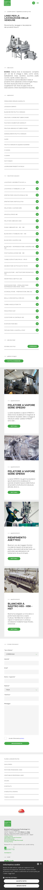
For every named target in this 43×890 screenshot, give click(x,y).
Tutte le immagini (13, 361)
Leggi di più (11, 873)
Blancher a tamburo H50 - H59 (15, 233)
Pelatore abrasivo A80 (13, 221)
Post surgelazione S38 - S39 (14, 253)
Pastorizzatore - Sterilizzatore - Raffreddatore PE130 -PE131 (16, 285)
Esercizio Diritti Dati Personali (13, 840)
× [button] (41, 864)
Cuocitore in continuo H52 (14, 317)
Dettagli (14, 426)
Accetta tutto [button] (21, 881)
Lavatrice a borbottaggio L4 (15, 182)
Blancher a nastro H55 (12, 240)
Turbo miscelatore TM (12, 304)
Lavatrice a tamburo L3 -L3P (14, 188)
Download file (20, 346)
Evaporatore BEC (11, 324)
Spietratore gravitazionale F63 (16, 195)
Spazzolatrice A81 (11, 214)
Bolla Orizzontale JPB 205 (14, 298)
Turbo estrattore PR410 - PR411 (15, 259)
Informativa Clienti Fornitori (12, 837)
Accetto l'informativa (16, 738)
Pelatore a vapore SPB (13, 208)
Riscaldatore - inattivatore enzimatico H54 (19, 273)
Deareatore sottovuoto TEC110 (16, 266)
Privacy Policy (8, 841)
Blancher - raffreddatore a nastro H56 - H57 (19, 247)
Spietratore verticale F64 (14, 201)
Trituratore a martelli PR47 (14, 330)
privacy (22, 738)
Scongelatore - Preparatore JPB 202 (18, 291)
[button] (10, 877)
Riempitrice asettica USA (13, 278)
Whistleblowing (9, 839)
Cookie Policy (8, 836)
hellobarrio (7, 852)
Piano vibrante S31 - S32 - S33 (14, 227)
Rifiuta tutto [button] (21, 886)
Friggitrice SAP (9, 311)
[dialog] (21, 875)
